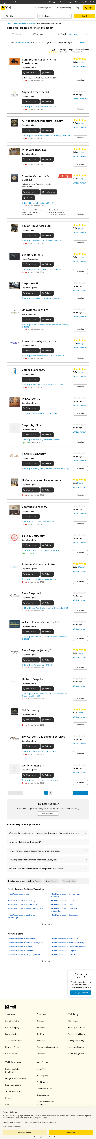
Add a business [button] (48, 813)
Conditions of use (44, 1088)
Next (80, 793)
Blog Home (73, 1021)
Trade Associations (13, 1040)
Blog (77, 7)
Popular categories (43, 7)
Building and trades (76, 1027)
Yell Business (16, 2)
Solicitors (41, 1053)
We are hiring (11, 1053)
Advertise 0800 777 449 (84, 2)
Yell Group (43, 1062)
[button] (32, 16)
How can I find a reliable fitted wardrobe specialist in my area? (36, 868)
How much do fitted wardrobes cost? (25, 842)
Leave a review (11, 1034)
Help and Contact (12, 1047)
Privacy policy (42, 1075)
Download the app (49, 2)
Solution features (13, 1091)
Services (10, 1014)
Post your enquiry (64, 7)
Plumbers (41, 1027)
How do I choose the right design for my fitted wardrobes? (34, 851)
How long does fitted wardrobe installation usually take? (33, 859)
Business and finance (77, 1034)
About (8, 1104)
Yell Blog (73, 1014)
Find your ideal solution (15, 1078)
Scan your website (13, 1085)
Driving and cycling (76, 1040)
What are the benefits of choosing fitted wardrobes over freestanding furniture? (44, 833)
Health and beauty (76, 1047)
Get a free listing (65, 2)
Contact (8, 1098)
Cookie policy (42, 1082)
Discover (42, 1014)
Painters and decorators (47, 1047)
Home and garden (76, 1053)
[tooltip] (69, 16)
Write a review (79, 66)
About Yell (41, 1069)
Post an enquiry (12, 1027)
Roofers (40, 1034)
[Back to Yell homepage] (7, 8)
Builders (40, 1021)
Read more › (83, 42)
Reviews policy (43, 1095)
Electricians (41, 1040)
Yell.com (5, 2)
